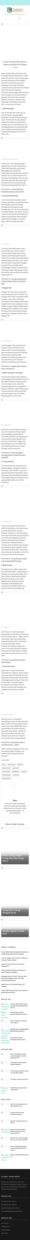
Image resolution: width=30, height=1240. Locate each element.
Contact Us (4, 1223)
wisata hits (16, 775)
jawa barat (15, 768)
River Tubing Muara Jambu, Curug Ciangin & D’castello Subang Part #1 (18, 1055)
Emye (16, 67)
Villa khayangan (6, 775)
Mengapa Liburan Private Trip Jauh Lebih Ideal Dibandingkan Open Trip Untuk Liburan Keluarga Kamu (14, 978)
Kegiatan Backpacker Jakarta (10, 1208)
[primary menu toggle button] (9, 18)
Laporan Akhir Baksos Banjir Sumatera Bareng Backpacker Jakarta (19, 1005)
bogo (3, 764)
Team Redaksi (5, 1230)
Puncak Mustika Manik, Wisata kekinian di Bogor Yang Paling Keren (13, 281)
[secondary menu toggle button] (1, 2)
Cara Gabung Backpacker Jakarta (11, 1211)
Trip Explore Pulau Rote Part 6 (19, 1079)
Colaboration (5, 1226)
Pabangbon (15, 771)
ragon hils (23, 771)
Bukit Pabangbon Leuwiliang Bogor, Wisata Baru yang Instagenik (13, 455)
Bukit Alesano (11, 764)
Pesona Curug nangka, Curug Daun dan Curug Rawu (13, 858)
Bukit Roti (20, 764)
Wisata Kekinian (6, 778)
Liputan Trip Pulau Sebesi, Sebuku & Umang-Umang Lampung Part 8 (18, 1131)
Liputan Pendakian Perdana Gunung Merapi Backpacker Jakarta (18, 1148)
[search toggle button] (19, 18)
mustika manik (6, 771)
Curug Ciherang (6, 768)
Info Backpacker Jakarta (8, 1201)
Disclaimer (4, 1233)
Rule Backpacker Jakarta (9, 1204)
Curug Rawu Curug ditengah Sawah (11, 911)
